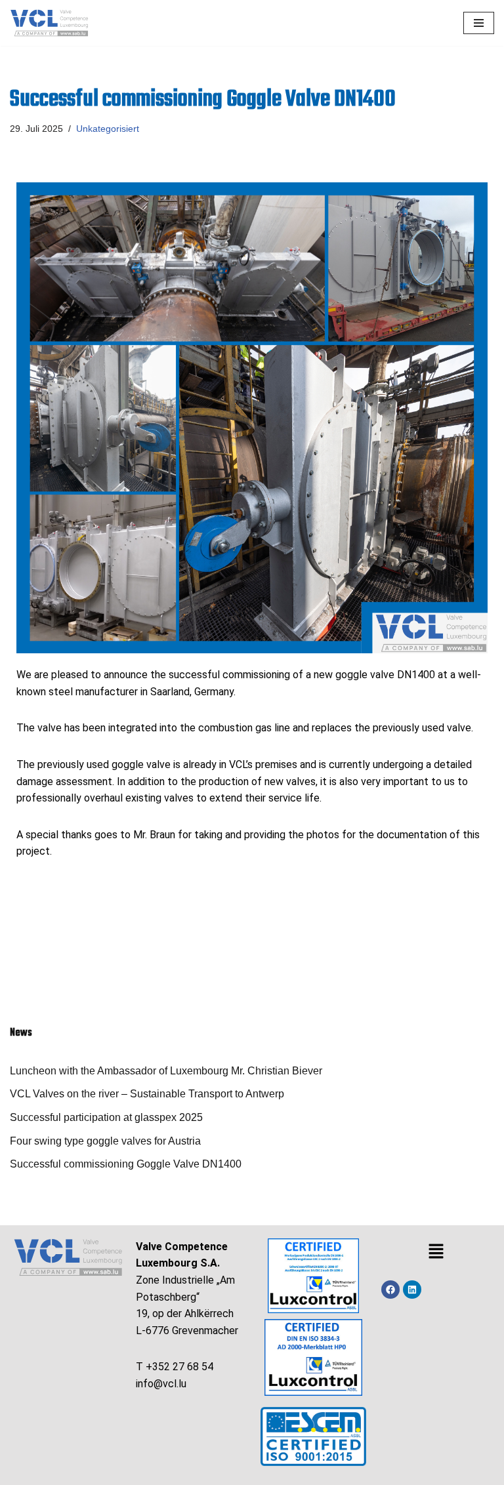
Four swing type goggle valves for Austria (105, 1141)
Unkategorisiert (107, 128)
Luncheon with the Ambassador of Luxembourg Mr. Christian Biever (166, 1070)
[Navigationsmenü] (478, 23)
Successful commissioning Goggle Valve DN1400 (126, 1164)
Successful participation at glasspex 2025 (106, 1117)
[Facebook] (390, 1289)
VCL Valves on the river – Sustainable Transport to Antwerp (147, 1093)
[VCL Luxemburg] (49, 23)
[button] (436, 1252)
